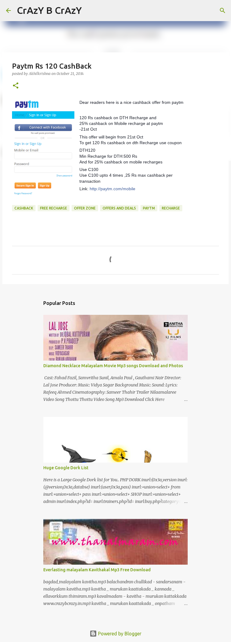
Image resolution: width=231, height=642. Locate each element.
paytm (149, 208)
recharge (171, 208)
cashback (23, 208)
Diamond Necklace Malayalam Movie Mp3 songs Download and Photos (113, 365)
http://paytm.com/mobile (112, 188)
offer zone (85, 208)
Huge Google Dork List (65, 467)
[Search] (90, 10)
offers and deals (119, 208)
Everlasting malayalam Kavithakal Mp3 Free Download (97, 569)
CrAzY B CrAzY (49, 10)
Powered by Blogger (119, 633)
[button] (15, 86)
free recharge (53, 208)
